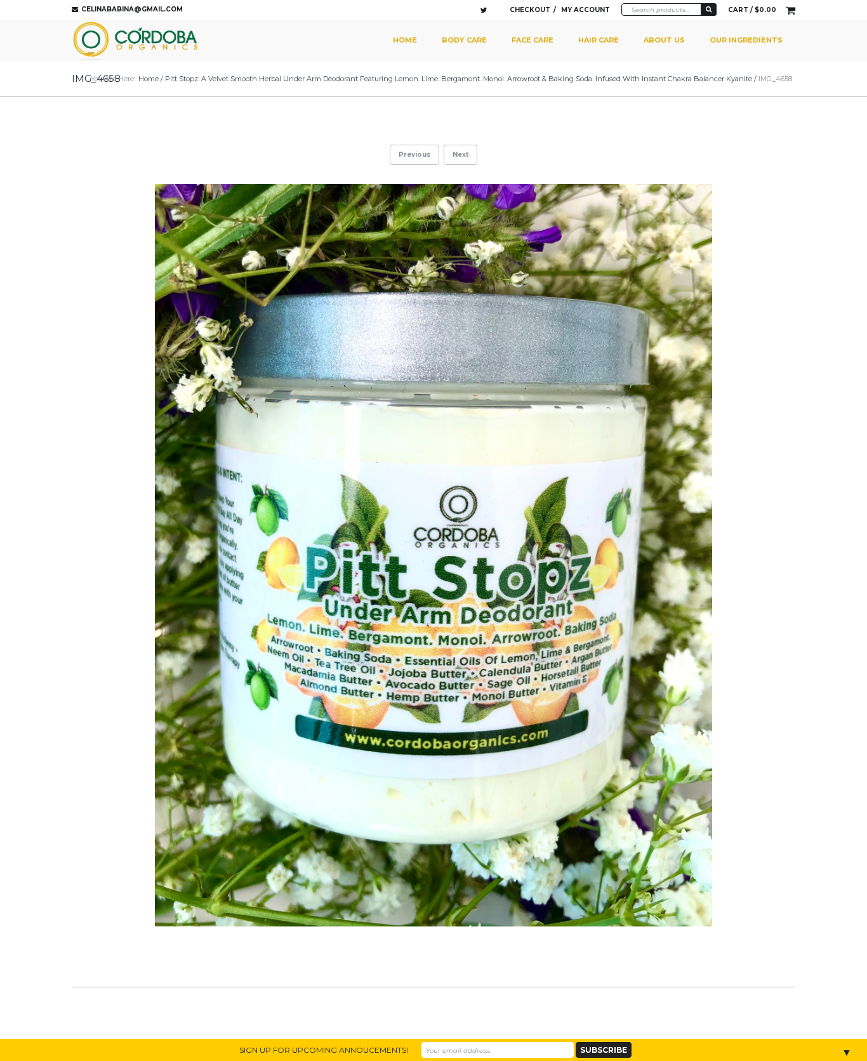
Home (405, 40)
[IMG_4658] (433, 555)
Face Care (532, 40)
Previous (414, 154)
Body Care (464, 40)
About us (664, 40)
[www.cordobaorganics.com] (137, 40)
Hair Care (598, 40)
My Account (585, 10)
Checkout (530, 10)
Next (460, 154)
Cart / (752, 10)
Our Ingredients (746, 40)
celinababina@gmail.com (132, 9)
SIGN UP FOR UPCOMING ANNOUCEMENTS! (323, 1050)
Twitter (484, 10)
